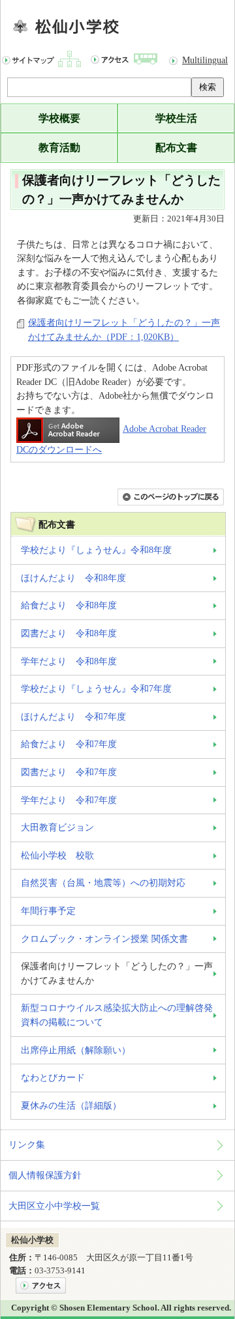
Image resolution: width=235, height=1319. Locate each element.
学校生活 (176, 118)
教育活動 (59, 147)
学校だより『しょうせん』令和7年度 (96, 688)
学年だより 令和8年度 (69, 661)
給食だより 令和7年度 (69, 744)
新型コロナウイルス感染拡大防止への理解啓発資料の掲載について (117, 1014)
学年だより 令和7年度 (69, 800)
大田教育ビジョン (57, 827)
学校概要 (59, 118)
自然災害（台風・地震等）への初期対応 (103, 882)
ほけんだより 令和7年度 (73, 716)
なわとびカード (53, 1077)
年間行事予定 (48, 910)
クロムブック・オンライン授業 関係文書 (104, 938)
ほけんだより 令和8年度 (73, 578)
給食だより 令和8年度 (69, 605)
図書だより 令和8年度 (69, 633)
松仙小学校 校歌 (57, 855)
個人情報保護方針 (45, 1175)
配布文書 (176, 147)
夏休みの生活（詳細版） (71, 1105)
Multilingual (205, 60)
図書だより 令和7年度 (69, 772)
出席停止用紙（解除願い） (76, 1050)
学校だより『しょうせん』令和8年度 (96, 550)
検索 (207, 87)
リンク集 (26, 1144)
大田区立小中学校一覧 (54, 1205)
